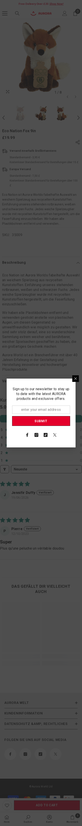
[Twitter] (54, 435)
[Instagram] (36, 435)
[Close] (75, 378)
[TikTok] (45, 435)
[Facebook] (27, 435)
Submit (41, 421)
